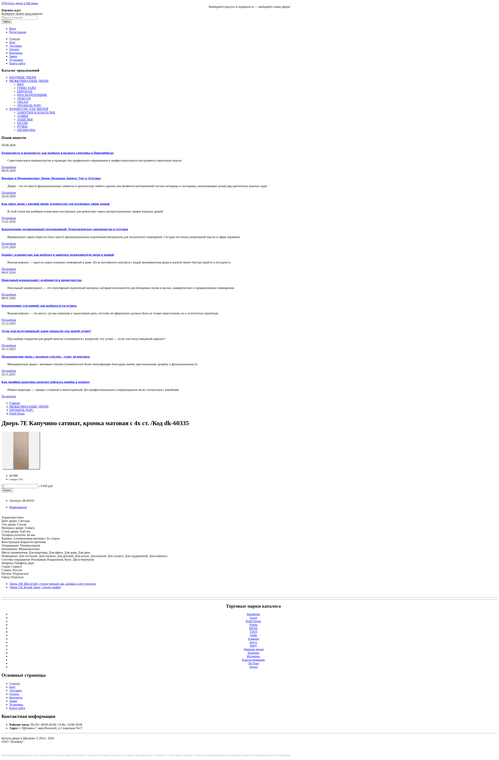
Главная (14, 38)
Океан (253, 666)
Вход (12, 28)
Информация (18, 507)
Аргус (253, 642)
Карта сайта (17, 63)
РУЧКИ (22, 126)
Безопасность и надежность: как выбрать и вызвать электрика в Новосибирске (58, 153)
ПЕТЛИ (22, 123)
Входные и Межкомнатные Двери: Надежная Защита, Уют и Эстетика (51, 178)
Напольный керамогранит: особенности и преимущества (42, 280)
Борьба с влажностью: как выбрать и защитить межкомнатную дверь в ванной (58, 254)
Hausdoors (253, 614)
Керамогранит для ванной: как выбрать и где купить (39, 305)
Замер (13, 56)
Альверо (253, 638)
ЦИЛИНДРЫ (26, 130)
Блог (12, 42)
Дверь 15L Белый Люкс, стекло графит (35, 587)
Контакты (15, 52)
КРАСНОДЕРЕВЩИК (32, 95)
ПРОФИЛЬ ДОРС (29, 105)
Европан (253, 652)
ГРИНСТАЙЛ (26, 88)
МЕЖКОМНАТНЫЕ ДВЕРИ (29, 81)
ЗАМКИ (22, 116)
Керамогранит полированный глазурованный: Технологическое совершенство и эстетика (65, 229)
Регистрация (17, 32)
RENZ (253, 628)
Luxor (253, 617)
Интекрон (253, 656)
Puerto (253, 624)
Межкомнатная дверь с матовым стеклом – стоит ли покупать (46, 356)
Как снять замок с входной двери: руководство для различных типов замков (56, 203)
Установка (16, 59)
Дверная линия (253, 649)
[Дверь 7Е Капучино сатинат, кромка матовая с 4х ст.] (21, 469)
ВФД (20, 84)
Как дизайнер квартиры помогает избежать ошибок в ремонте (46, 382)
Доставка (15, 45)
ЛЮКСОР (24, 98)
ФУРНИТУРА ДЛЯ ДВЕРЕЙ (28, 109)
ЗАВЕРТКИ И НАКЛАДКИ (36, 112)
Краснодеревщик (253, 659)
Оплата (14, 49)
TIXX (253, 631)
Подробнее (9, 167)
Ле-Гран (253, 663)
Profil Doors (17, 413)
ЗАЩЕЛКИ (25, 119)
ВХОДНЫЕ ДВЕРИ (22, 77)
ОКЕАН (22, 102)
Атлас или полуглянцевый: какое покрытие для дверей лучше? (46, 331)
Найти (6, 21)
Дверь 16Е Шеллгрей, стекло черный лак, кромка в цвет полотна (52, 583)
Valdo (253, 635)
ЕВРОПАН (24, 91)
